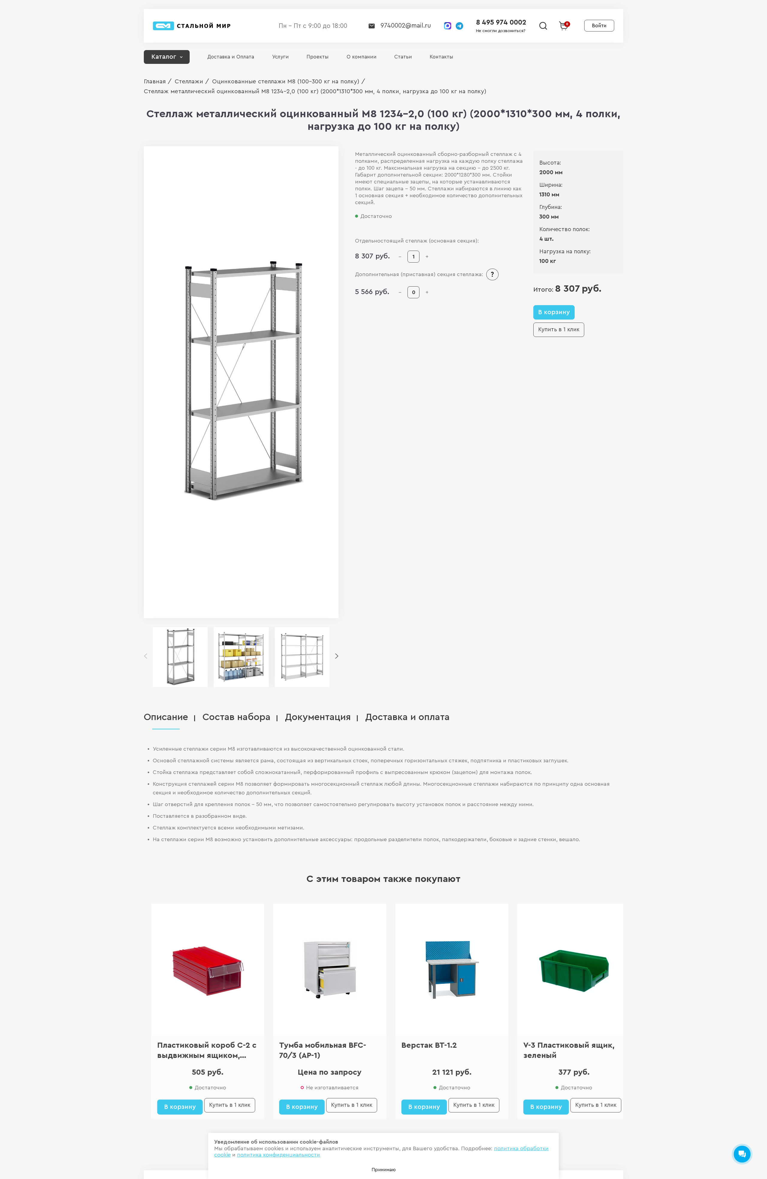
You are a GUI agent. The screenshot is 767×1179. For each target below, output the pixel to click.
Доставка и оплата (407, 717)
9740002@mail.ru (406, 25)
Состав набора (237, 717)
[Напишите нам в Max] (447, 25)
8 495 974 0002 (501, 22)
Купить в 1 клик (558, 329)
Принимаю (384, 1169)
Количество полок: (564, 229)
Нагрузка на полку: (565, 252)
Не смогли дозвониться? (501, 31)
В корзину (554, 312)
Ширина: (551, 185)
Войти (599, 25)
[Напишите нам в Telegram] (459, 26)
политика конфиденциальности (278, 1154)
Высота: (550, 163)
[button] (337, 656)
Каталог (163, 57)
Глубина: (550, 207)
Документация (318, 717)
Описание (166, 717)
